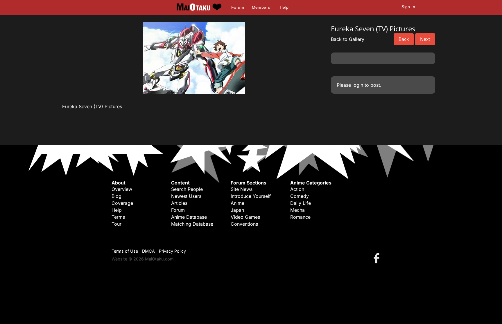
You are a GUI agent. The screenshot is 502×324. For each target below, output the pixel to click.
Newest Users (186, 196)
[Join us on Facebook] (377, 258)
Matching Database (192, 224)
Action (297, 189)
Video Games (245, 217)
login (357, 85)
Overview (122, 189)
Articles (179, 203)
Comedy (299, 196)
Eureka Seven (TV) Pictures (92, 106)
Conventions (244, 224)
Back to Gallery (347, 39)
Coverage (122, 203)
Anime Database (189, 217)
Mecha (297, 210)
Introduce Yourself (251, 196)
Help (284, 7)
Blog (116, 196)
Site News (241, 189)
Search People (187, 189)
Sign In (408, 6)
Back (404, 39)
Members (261, 7)
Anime (237, 203)
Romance (300, 217)
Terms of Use (125, 251)
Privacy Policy (172, 251)
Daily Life (300, 203)
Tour (116, 224)
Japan (237, 210)
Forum (237, 7)
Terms (118, 217)
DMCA (148, 251)
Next (425, 39)
